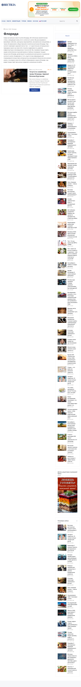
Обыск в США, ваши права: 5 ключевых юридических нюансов (71, 614)
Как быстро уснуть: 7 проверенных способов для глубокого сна (71, 81)
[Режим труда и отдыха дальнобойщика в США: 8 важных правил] (62, 624)
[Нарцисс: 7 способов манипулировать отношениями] (62, 125)
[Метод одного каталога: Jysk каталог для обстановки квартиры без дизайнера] (62, 102)
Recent (67, 36)
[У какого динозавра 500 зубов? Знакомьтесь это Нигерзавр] (62, 437)
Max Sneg (33, 69)
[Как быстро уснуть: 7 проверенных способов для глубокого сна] (62, 80)
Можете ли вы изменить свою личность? (72, 348)
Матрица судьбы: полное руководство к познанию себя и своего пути (72, 116)
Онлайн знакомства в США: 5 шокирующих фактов (71, 202)
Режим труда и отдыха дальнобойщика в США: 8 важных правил (72, 625)
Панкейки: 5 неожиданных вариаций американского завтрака (72, 143)
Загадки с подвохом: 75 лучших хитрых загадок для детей (72, 380)
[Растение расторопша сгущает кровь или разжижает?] (62, 192)
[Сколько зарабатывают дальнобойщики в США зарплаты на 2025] (62, 557)
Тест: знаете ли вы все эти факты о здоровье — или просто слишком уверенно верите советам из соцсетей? (72, 253)
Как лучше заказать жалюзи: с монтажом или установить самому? (72, 449)
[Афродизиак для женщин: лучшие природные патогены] (62, 166)
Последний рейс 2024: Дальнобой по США (72, 604)
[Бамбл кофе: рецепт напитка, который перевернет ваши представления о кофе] (62, 153)
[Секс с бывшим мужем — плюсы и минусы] (62, 184)
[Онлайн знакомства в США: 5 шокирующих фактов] (62, 201)
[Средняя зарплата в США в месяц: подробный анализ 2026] (62, 56)
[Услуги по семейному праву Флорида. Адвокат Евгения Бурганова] (15, 75)
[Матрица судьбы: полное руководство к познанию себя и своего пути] (62, 114)
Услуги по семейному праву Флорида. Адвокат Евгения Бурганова (39, 74)
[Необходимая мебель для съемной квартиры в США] (62, 225)
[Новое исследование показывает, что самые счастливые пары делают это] (62, 399)
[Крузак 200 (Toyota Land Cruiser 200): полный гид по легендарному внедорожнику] (62, 357)
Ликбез (29, 21)
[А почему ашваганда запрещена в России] (62, 332)
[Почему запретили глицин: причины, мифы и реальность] (62, 91)
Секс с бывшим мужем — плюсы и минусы (72, 183)
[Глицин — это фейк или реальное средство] (62, 370)
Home (6, 29)
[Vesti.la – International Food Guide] (8, 4)
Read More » (34, 90)
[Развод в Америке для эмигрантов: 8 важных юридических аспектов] (62, 568)
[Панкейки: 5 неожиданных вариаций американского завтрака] (62, 142)
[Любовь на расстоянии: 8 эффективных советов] (62, 459)
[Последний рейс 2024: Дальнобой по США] (62, 605)
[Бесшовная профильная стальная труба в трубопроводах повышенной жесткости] (62, 320)
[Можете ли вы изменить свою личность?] (62, 349)
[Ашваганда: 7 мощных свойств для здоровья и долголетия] (62, 548)
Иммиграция (16, 21)
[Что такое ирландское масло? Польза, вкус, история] (62, 390)
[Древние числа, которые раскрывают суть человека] (62, 311)
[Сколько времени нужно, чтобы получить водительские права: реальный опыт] (62, 412)
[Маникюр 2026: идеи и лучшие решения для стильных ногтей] (62, 234)
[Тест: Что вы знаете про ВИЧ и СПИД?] (62, 243)
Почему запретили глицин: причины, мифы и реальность (72, 92)
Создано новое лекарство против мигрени (72, 341)
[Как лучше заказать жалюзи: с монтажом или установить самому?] (62, 448)
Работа (9, 21)
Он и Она (35, 21)
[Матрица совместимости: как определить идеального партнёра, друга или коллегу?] (62, 656)
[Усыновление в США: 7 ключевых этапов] (62, 135)
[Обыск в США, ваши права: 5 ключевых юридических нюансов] (62, 613)
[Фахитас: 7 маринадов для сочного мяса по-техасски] (62, 669)
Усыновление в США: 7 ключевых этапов (72, 134)
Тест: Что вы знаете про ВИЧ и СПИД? (72, 242)
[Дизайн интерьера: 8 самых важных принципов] (62, 273)
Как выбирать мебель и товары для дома (72, 264)
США (10, 29)
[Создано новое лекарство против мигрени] (62, 342)
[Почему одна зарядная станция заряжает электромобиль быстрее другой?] (62, 282)
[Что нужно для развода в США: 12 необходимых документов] (62, 175)
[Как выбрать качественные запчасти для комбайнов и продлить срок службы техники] (62, 424)
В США (4, 21)
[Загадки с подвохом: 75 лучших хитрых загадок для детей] (62, 379)
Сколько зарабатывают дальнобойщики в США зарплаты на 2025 (72, 558)
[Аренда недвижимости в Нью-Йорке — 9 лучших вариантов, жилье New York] (62, 44)
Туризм (23, 21)
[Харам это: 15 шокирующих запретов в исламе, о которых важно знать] (62, 67)
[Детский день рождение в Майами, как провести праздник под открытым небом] (62, 212)
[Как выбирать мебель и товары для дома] (62, 265)
